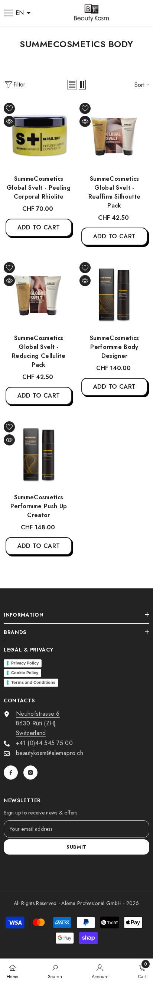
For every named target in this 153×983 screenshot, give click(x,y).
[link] (55, 971)
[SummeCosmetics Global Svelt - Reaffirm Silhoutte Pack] (114, 136)
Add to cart (38, 227)
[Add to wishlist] (9, 108)
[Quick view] (9, 121)
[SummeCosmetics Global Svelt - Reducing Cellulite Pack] (39, 295)
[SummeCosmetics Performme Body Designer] (114, 295)
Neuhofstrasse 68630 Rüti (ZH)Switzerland (38, 723)
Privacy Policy (25, 663)
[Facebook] (11, 772)
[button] (72, 84)
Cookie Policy (24, 672)
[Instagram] (30, 772)
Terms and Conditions (33, 682)
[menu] (8, 13)
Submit (76, 846)
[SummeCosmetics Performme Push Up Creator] (39, 454)
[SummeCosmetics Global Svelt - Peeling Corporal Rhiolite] (39, 136)
